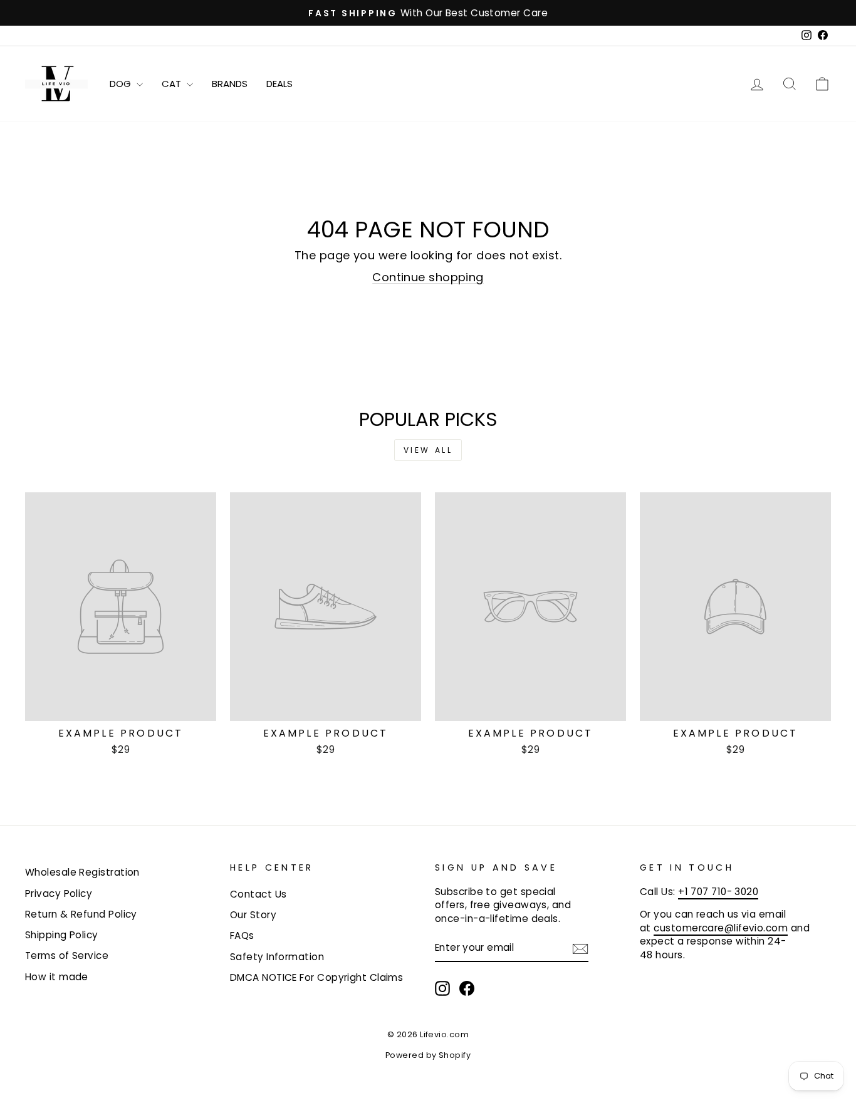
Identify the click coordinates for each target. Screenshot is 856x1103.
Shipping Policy (61, 934)
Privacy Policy (58, 893)
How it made (56, 976)
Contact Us (258, 894)
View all (428, 450)
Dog (121, 83)
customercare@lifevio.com (721, 928)
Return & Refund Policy (81, 914)
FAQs (242, 935)
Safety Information (277, 956)
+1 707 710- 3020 (718, 891)
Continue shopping (428, 277)
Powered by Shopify (428, 1055)
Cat (173, 83)
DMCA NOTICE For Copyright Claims (316, 977)
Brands (230, 83)
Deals (279, 83)
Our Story (253, 914)
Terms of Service (66, 955)
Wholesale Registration (82, 872)
